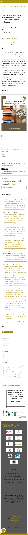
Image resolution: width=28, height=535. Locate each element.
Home (2, 5)
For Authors (4, 343)
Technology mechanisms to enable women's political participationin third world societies (13, 266)
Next (24, 322)
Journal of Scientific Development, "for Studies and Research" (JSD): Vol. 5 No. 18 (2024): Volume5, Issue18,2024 (15, 261)
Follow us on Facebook (14, 521)
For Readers (4, 341)
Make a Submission (7, 332)
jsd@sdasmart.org (15, 516)
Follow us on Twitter (14, 523)
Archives (7, 5)
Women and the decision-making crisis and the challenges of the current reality (15, 214)
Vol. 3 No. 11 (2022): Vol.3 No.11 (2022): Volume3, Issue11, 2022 (13, 7)
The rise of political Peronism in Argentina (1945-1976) (14, 312)
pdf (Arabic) (6, 136)
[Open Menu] (1, 1)
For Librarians (5, 345)
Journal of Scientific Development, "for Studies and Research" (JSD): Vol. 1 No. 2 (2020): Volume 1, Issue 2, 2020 (15, 296)
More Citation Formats (8, 187)
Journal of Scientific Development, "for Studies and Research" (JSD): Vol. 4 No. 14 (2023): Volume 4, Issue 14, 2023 (15, 316)
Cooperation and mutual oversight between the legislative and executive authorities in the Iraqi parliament (15, 279)
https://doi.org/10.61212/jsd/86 (11, 38)
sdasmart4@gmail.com (15, 518)
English (3, 356)
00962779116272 (16, 514)
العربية (3, 354)
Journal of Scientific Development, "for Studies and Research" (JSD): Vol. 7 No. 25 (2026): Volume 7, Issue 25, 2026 (15, 306)
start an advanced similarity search (15, 325)
